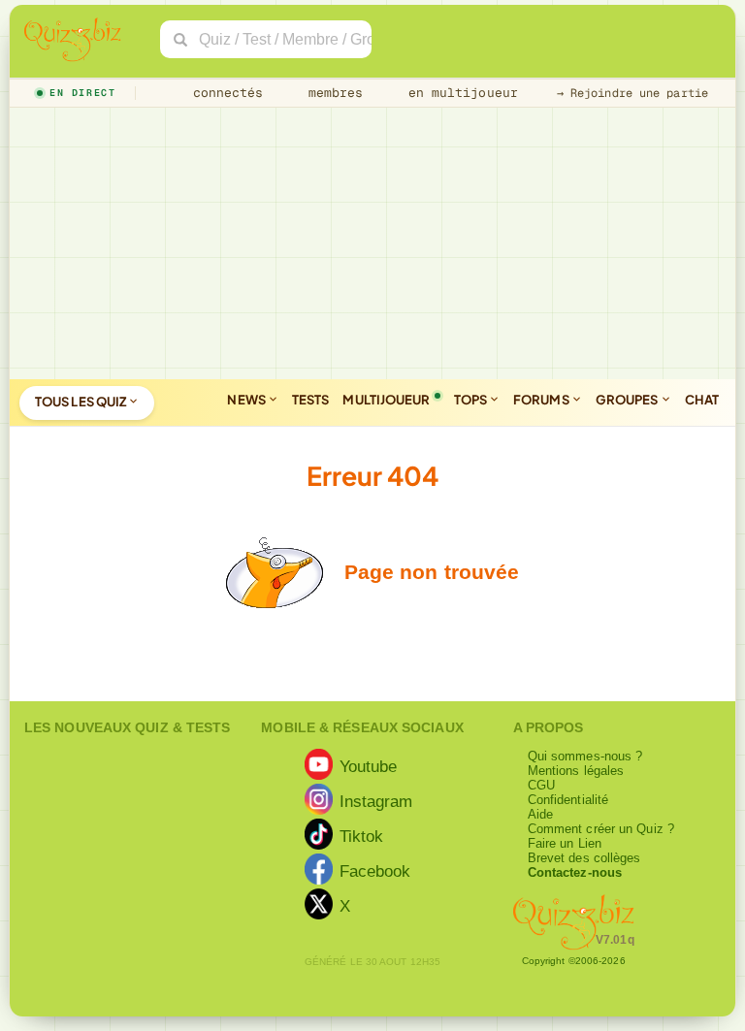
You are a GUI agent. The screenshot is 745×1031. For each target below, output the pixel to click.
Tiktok (362, 836)
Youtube (369, 766)
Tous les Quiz (81, 401)
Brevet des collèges (584, 858)
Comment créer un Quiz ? (601, 829)
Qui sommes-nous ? (585, 756)
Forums (542, 399)
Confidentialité (568, 799)
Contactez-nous (575, 872)
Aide (540, 814)
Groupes (628, 399)
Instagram (376, 801)
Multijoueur (386, 399)
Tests (311, 399)
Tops (472, 399)
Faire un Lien (564, 843)
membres (332, 92)
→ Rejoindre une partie (632, 93)
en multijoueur (459, 92)
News (247, 399)
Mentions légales (576, 770)
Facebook (375, 871)
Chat (702, 399)
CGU (541, 785)
